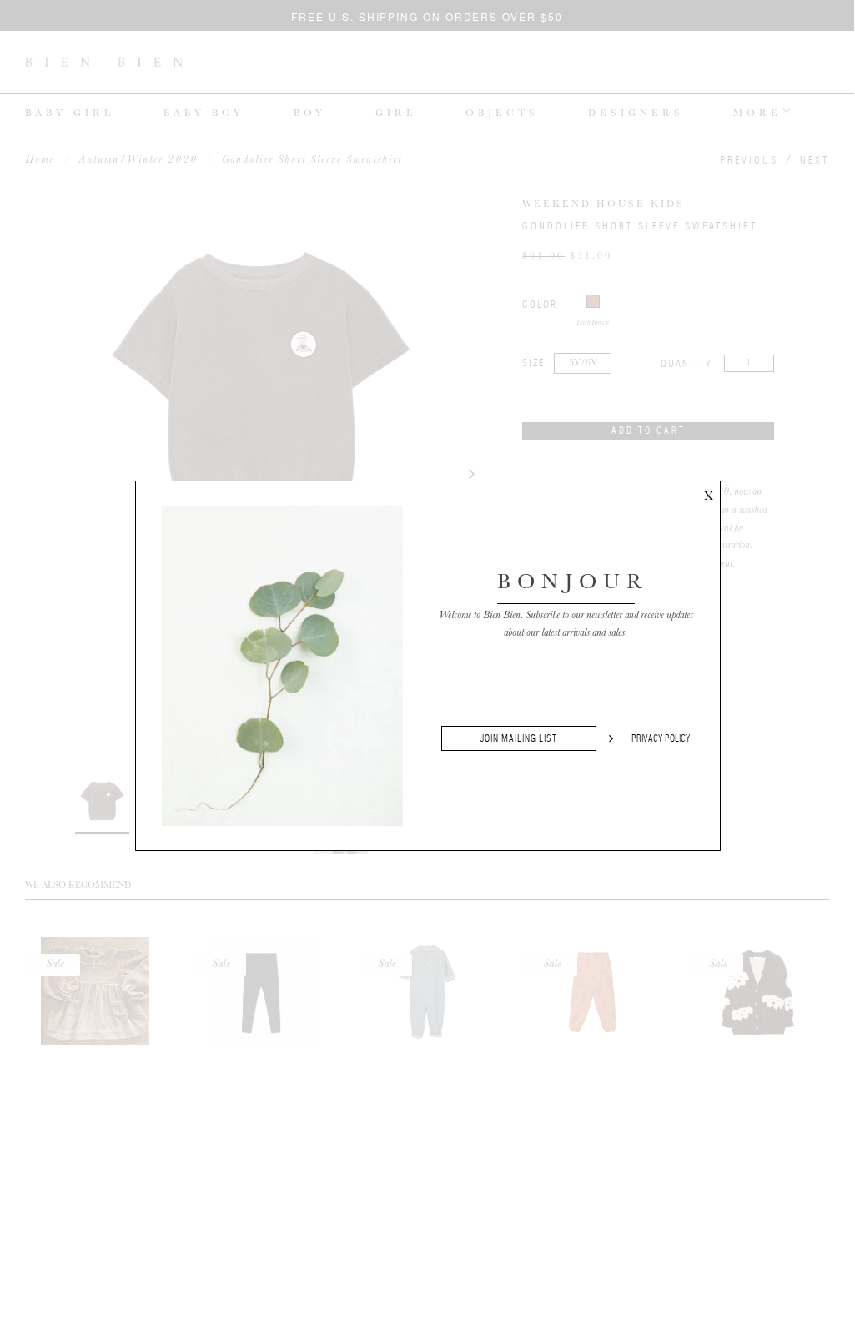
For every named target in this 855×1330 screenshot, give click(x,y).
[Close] (708, 493)
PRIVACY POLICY (661, 738)
